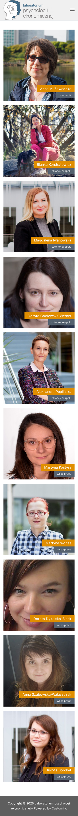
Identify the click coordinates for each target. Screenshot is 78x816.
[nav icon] (72, 10)
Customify (59, 808)
